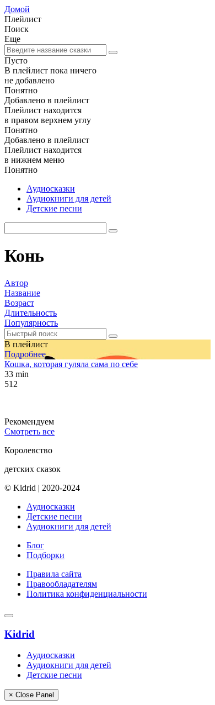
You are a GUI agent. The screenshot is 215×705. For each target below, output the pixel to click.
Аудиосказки (50, 188)
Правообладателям (61, 584)
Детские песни (54, 208)
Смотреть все (29, 431)
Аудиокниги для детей (68, 198)
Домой (17, 9)
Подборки (45, 555)
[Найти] (113, 52)
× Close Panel (31, 695)
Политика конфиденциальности (86, 593)
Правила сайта (54, 574)
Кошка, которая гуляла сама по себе (71, 364)
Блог (35, 545)
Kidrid (19, 634)
